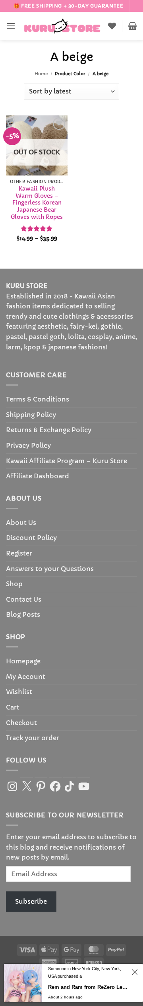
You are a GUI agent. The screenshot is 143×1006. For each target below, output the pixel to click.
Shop (14, 584)
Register (19, 553)
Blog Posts (23, 614)
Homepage (23, 661)
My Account (25, 676)
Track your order (32, 738)
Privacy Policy (28, 445)
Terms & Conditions (37, 399)
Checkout (21, 723)
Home (41, 73)
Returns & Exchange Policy (48, 430)
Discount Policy (31, 538)
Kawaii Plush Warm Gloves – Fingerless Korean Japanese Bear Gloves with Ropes (37, 202)
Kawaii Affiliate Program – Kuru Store (66, 461)
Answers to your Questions (50, 569)
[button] (10, 25)
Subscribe (31, 901)
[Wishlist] (112, 26)
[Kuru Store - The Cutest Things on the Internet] (62, 26)
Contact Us (23, 599)
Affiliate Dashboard (37, 476)
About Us (21, 522)
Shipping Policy (31, 415)
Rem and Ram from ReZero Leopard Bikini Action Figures (88, 987)
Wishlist (19, 692)
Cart (12, 707)
